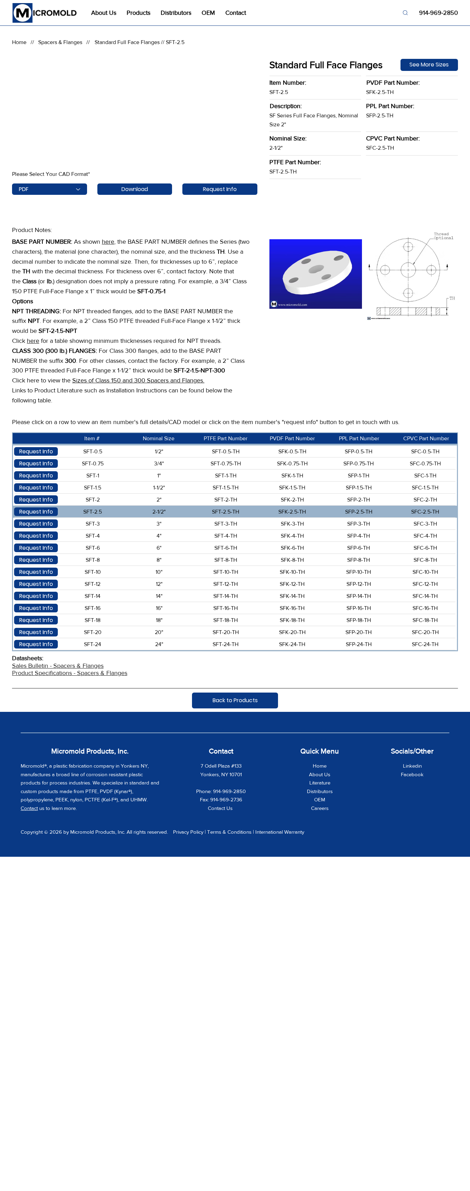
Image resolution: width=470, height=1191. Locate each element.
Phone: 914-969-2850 (221, 791)
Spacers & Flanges (60, 42)
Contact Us (221, 808)
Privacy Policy (188, 832)
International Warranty (279, 832)
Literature (319, 783)
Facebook (412, 774)
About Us (319, 774)
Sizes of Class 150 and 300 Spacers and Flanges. (138, 380)
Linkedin (412, 766)
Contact (29, 808)
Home (19, 42)
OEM (319, 799)
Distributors (320, 791)
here (108, 241)
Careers (320, 808)
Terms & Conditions (229, 832)
